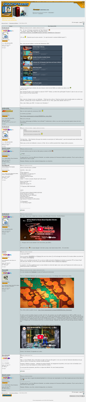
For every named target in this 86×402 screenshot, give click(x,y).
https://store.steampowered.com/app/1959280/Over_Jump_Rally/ (36, 116)
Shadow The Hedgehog (28, 257)
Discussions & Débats (13, 23)
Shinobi (37, 247)
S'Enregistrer (51, 12)
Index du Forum (5, 23)
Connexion (40, 13)
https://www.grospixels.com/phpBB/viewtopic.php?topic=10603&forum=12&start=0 (40, 32)
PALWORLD (32, 256)
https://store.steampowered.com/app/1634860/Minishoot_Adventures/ (55, 310)
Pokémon (39, 256)
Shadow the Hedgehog (60, 261)
